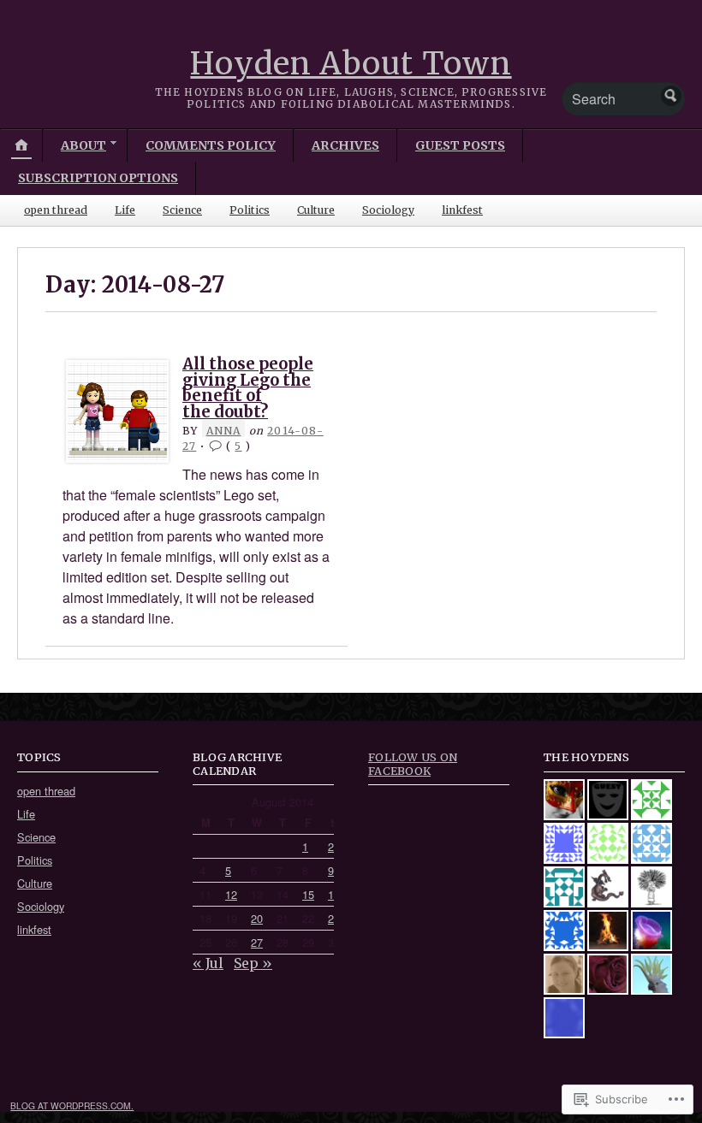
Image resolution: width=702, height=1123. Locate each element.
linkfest (462, 210)
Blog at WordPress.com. (72, 1105)
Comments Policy (211, 145)
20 (257, 918)
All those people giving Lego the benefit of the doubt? (247, 387)
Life (125, 210)
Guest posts (460, 145)
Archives (345, 145)
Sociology (388, 210)
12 (231, 894)
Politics (249, 210)
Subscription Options (98, 178)
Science (182, 210)
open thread (55, 210)
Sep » (253, 963)
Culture (316, 210)
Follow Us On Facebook (412, 763)
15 (308, 894)
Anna (223, 430)
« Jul (208, 963)
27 (257, 942)
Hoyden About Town (350, 63)
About (83, 145)
